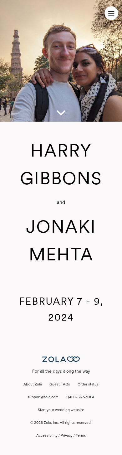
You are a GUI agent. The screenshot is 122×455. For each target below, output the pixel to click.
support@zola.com (43, 397)
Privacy (67, 436)
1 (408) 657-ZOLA (80, 397)
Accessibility (47, 436)
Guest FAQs (59, 384)
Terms (81, 436)
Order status (88, 384)
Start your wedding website (61, 410)
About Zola (32, 384)
